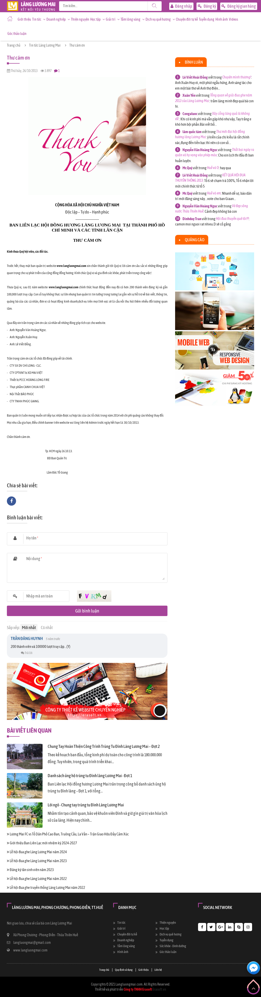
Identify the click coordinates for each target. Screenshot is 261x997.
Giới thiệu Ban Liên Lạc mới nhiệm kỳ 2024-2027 (43, 843)
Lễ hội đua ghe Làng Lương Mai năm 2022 (38, 878)
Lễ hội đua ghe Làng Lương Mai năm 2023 (38, 861)
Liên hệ (158, 969)
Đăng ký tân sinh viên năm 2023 (31, 869)
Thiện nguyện (80, 19)
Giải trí (110, 19)
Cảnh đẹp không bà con (221, 211)
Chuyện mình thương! (236, 77)
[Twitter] (211, 927)
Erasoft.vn (159, 989)
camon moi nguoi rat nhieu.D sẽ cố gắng (203, 224)
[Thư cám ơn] (87, 78)
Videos (233, 19)
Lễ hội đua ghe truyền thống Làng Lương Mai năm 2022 (47, 887)
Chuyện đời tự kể (187, 19)
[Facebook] (202, 927)
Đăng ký (209, 6)
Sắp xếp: (13, 627)
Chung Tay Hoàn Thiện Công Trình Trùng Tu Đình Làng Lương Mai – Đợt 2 (104, 746)
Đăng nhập (183, 6)
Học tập (95, 19)
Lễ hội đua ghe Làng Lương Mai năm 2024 (38, 852)
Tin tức (36, 19)
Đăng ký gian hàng (241, 6)
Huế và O (213, 168)
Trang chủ (13, 45)
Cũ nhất (47, 627)
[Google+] (220, 927)
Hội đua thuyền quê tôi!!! (232, 219)
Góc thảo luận (17, 34)
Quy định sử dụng (124, 969)
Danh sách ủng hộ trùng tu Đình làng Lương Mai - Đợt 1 (90, 775)
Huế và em (214, 193)
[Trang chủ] (31, 4)
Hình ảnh (221, 19)
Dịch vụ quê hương (158, 19)
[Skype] (239, 927)
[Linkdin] (230, 927)
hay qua (225, 168)
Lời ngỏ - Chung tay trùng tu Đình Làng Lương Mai (86, 804)
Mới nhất (29, 627)
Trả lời (28, 653)
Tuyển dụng (206, 19)
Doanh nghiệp (56, 19)
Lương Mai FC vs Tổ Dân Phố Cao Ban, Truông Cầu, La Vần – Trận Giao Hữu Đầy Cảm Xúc (69, 834)
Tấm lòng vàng (130, 19)
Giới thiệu (24, 19)
